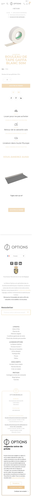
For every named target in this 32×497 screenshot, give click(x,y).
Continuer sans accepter (21, 491)
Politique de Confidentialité (17, 477)
